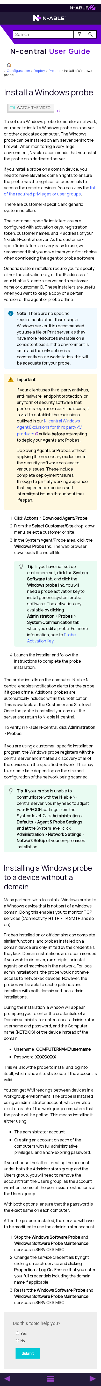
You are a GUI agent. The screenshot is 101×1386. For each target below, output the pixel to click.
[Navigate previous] (7, 1379)
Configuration (18, 70)
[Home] (9, 65)
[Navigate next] (93, 1379)
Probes (54, 70)
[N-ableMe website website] (83, 8)
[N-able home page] (49, 20)
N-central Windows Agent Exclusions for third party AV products (49, 427)
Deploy (39, 70)
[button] (79, 34)
